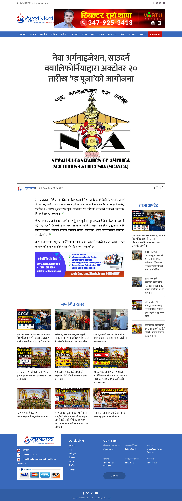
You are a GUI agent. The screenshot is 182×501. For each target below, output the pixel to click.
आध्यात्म (142, 34)
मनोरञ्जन (72, 470)
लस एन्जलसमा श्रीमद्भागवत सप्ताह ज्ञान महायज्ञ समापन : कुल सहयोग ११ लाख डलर (34, 375)
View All (114, 476)
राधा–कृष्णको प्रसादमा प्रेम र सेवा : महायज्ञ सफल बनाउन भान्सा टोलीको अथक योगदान (110, 338)
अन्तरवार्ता (74, 34)
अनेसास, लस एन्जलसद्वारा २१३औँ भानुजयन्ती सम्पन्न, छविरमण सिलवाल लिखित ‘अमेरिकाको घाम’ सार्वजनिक (72, 338)
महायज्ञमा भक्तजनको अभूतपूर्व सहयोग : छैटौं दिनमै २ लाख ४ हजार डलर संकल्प (71, 375)
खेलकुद (132, 34)
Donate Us (155, 34)
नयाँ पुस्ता (72, 454)
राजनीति (43, 34)
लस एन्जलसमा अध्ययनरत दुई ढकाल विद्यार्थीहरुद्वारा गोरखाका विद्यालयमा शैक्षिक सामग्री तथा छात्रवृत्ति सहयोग (33, 338)
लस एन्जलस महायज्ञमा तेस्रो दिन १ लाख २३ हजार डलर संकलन (109, 415)
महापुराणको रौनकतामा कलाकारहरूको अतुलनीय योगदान (32, 415)
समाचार (33, 34)
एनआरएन (112, 34)
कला (93, 34)
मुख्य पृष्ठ (22, 34)
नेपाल (84, 34)
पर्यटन (63, 34)
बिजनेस (72, 466)
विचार (122, 34)
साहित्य (54, 34)
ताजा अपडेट (148, 205)
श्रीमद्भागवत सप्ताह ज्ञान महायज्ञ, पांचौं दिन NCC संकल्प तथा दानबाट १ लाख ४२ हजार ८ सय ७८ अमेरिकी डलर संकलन (110, 377)
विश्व (70, 450)
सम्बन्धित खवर (72, 304)
